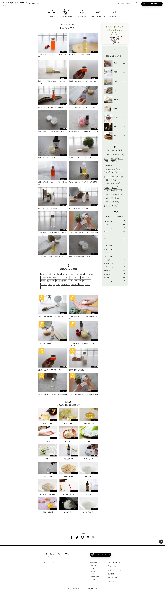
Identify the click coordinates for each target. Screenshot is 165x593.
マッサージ (86, 281)
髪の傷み (74, 284)
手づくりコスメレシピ (114, 562)
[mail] (93, 537)
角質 (50, 274)
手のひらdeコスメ (113, 566)
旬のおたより (93, 562)
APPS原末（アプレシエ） (111, 263)
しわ (59, 274)
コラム (92, 574)
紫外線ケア (50, 281)
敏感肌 (58, 281)
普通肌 (64, 281)
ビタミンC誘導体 (108, 274)
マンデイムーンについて (114, 570)
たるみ (71, 274)
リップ (70, 281)
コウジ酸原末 (107, 277)
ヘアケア (44, 284)
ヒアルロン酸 (107, 253)
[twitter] (77, 537)
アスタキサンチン (108, 267)
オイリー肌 (89, 274)
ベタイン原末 (107, 260)
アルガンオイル (108, 221)
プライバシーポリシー (114, 578)
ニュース (93, 579)
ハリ (66, 277)
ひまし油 (106, 232)
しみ (54, 274)
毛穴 (76, 274)
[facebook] (71, 537)
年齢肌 (84, 277)
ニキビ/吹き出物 (46, 277)
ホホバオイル (107, 224)
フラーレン (107, 270)
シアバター (106, 235)
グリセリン (107, 242)
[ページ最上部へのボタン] (161, 542)
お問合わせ (111, 582)
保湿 (89, 277)
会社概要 (110, 574)
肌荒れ (82, 274)
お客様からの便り (95, 576)
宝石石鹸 (93, 571)
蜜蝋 (105, 239)
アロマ (43, 287)
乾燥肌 (43, 281)
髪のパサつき (65, 284)
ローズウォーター (108, 249)
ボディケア (77, 281)
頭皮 (50, 284)
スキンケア (93, 565)
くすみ (65, 274)
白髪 (58, 284)
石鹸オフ (44, 274)
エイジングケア (75, 277)
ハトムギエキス (108, 246)
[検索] (137, 3)
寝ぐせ (81, 284)
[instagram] (82, 537)
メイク (87, 284)
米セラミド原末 (108, 256)
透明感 (55, 277)
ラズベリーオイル (108, 228)
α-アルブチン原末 (108, 281)
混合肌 (61, 277)
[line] (88, 537)
